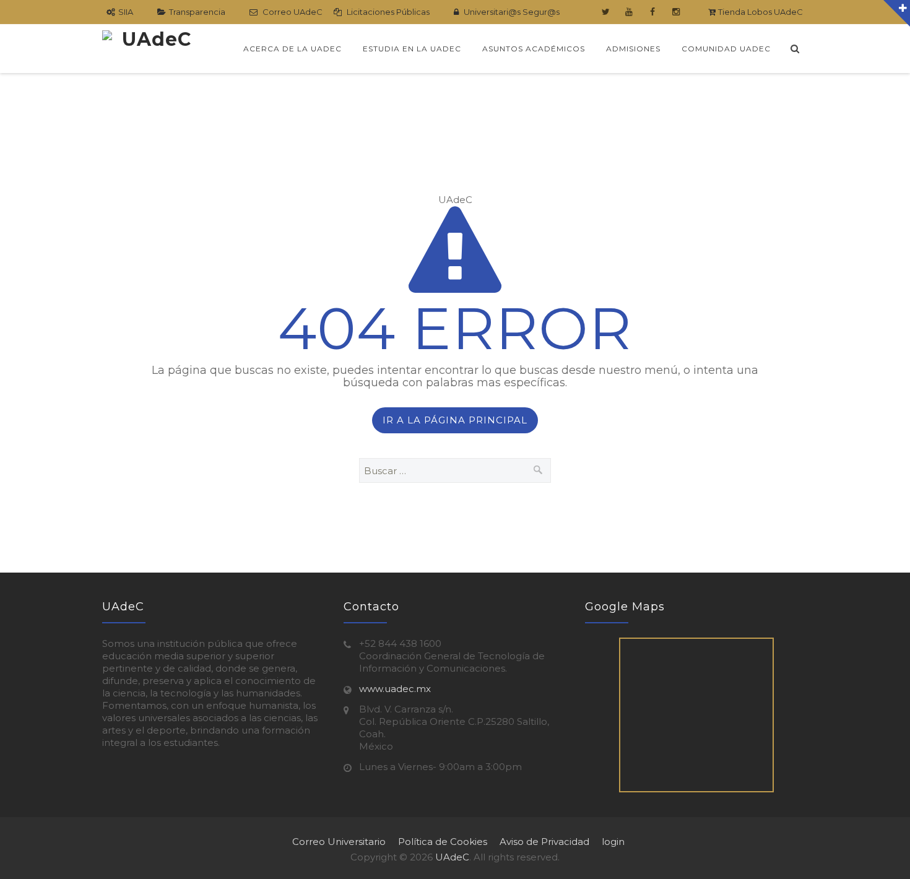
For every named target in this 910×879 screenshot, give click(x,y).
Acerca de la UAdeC (292, 48)
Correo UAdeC (292, 12)
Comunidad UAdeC (726, 48)
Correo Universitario (339, 841)
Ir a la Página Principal (455, 420)
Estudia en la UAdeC (412, 48)
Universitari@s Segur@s (511, 12)
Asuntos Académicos (533, 48)
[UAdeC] (151, 48)
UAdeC (452, 857)
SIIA (125, 12)
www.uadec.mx (395, 689)
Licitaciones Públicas (387, 12)
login (613, 841)
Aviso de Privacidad (544, 841)
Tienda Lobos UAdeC (759, 12)
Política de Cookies (442, 841)
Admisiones (633, 48)
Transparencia (197, 12)
